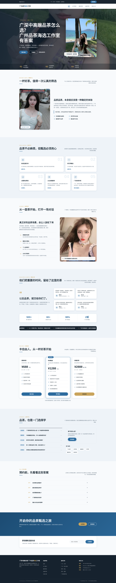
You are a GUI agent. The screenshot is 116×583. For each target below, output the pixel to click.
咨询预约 (93, 1)
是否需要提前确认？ (58, 492)
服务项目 (81, 6)
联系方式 (94, 6)
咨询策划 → (23, 187)
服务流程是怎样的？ (58, 487)
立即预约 (83, 524)
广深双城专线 (64, 574)
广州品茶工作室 (25, 6)
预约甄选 (58, 394)
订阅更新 (90, 541)
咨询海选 (72, 439)
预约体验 (23, 52)
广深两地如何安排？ (58, 497)
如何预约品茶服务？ (58, 482)
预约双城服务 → (77, 187)
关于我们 (74, 6)
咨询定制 (84, 394)
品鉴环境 (87, 6)
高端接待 (82, 449)
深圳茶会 (75, 449)
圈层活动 (69, 452)
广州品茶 (69, 449)
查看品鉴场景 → (42, 52)
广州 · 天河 (63, 563)
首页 (69, 6)
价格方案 (45, 574)
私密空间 (75, 452)
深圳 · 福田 (63, 571)
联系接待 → (50, 187)
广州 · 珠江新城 (64, 566)
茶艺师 (87, 449)
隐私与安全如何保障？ (58, 502)
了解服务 (33, 52)
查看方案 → (23, 169)
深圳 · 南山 (63, 568)
